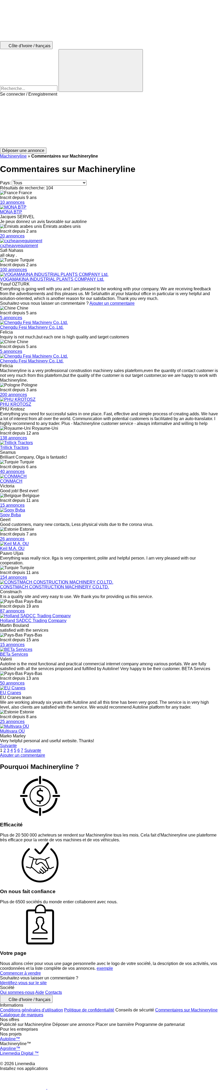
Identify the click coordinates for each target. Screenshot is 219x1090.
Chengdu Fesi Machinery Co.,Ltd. (32, 327)
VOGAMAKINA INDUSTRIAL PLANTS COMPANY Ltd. (52, 279)
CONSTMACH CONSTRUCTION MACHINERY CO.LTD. (54, 587)
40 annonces (12, 471)
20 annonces (12, 236)
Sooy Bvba (10, 515)
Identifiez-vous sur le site (23, 982)
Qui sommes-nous (17, 992)
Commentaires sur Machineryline (186, 1010)
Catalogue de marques (21, 1015)
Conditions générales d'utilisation (31, 1010)
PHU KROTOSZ (15, 404)
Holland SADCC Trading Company (33, 620)
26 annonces (12, 539)
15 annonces (12, 505)
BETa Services (14, 654)
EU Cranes (10, 692)
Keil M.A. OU (12, 548)
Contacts (53, 992)
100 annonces (13, 269)
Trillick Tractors (14, 447)
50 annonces (12, 683)
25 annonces (12, 721)
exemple (105, 968)
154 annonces (13, 577)
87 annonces (12, 611)
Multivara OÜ (12, 731)
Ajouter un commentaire (112, 303)
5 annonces (11, 317)
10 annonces (12, 202)
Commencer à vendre (20, 973)
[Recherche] (100, 70)
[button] (109, 122)
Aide (39, 992)
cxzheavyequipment (19, 245)
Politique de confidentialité (89, 1010)
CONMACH (11, 481)
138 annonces (13, 438)
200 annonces (13, 394)
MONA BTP (11, 212)
